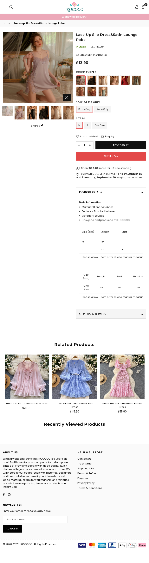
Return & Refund (87, 473)
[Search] (11, 7)
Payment (83, 478)
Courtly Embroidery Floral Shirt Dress (74, 405)
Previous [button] (6, 67)
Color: (86, 72)
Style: (88, 102)
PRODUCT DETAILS (90, 192)
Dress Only (84, 109)
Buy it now (111, 156)
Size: (80, 118)
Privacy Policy (85, 483)
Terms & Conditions (89, 488)
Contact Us (84, 459)
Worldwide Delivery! (74, 17)
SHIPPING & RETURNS (92, 313)
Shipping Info (85, 468)
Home (6, 23)
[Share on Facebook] (42, 125)
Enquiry (109, 136)
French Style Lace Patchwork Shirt (27, 403)
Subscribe (12, 528)
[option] (74, 17)
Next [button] (69, 67)
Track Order (85, 463)
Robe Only (102, 109)
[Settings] (137, 7)
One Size (100, 125)
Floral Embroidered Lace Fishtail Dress (122, 405)
